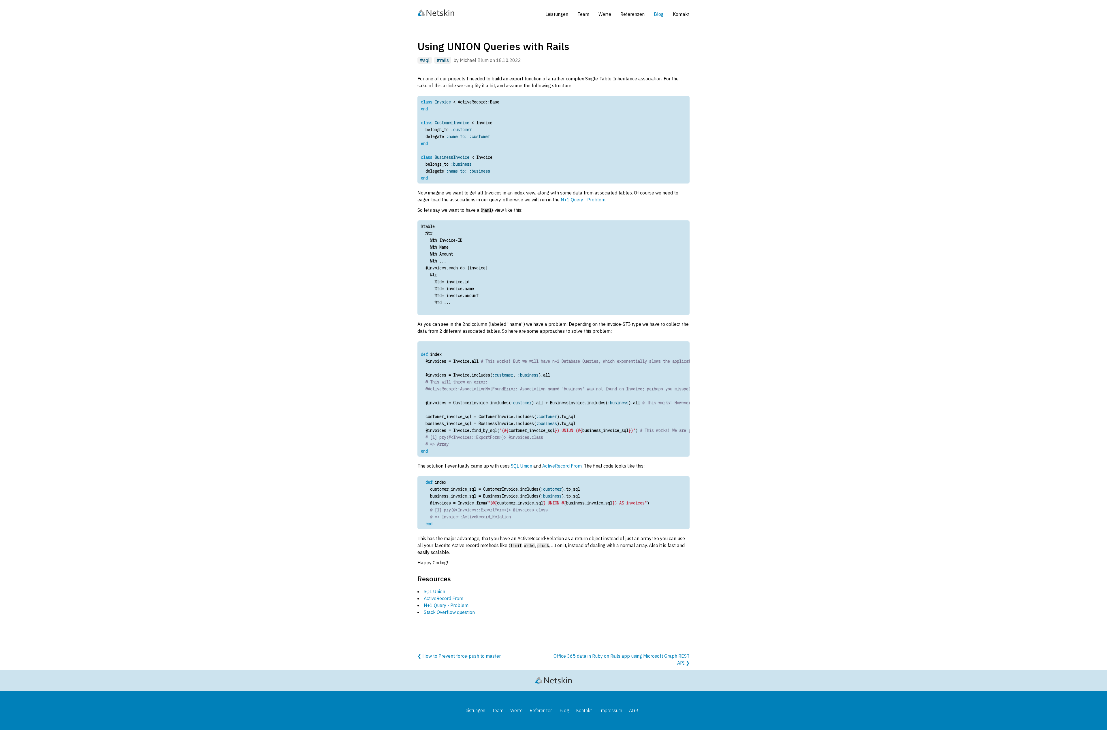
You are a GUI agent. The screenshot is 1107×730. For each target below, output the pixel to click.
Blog (659, 14)
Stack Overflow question (449, 612)
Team (583, 14)
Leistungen (556, 14)
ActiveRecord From (562, 466)
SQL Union (521, 466)
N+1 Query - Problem (446, 605)
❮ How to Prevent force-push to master (459, 656)
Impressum (610, 710)
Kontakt (681, 14)
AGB (633, 710)
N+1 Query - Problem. (583, 200)
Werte (604, 14)
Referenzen (632, 14)
